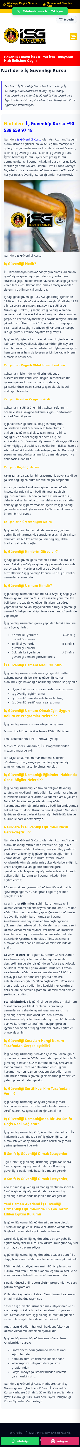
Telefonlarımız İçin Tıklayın (43, 11)
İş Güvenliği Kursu (45, 124)
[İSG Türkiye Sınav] (25, 36)
